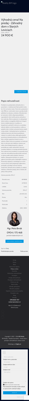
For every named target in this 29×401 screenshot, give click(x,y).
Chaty (7, 248)
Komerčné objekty (15, 266)
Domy (14, 262)
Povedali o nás (14, 293)
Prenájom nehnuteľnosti (14, 280)
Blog (14, 295)
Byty (14, 264)
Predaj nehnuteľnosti (14, 277)
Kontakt (14, 297)
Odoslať (14, 392)
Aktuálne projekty (14, 288)
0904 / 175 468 (14, 232)
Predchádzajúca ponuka (7, 251)
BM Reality (21, 336)
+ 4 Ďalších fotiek (21, 91)
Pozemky (14, 271)
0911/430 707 (14, 300)
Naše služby (14, 284)
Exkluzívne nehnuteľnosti (14, 273)
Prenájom (14, 275)
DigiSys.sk (18, 344)
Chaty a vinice (14, 269)
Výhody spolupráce (14, 286)
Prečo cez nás (14, 282)
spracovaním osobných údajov (14, 384)
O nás (14, 260)
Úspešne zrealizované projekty (14, 291)
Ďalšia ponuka (24, 251)
